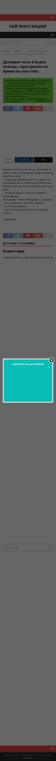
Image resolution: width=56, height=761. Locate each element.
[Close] (51, 360)
